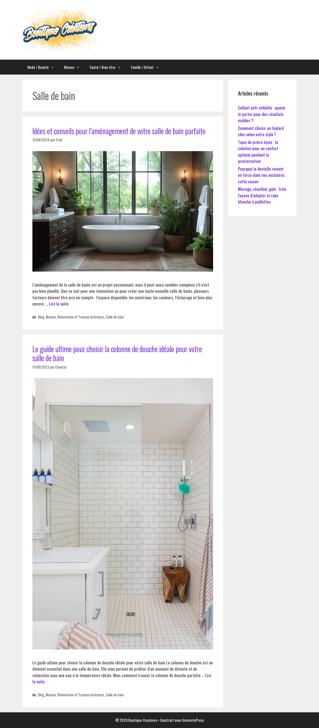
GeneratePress (193, 720)
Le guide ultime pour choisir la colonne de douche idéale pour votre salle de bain (117, 353)
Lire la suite (59, 304)
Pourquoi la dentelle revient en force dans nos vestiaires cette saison (261, 175)
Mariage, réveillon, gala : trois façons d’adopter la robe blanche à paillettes (262, 195)
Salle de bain (115, 316)
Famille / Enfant (142, 67)
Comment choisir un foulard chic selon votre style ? (261, 131)
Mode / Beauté (38, 67)
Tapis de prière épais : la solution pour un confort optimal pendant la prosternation (258, 151)
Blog (41, 316)
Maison (69, 67)
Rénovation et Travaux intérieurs (80, 316)
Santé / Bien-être (102, 67)
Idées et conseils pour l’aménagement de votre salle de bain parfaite (119, 130)
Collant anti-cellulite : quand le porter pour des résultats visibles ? (261, 113)
